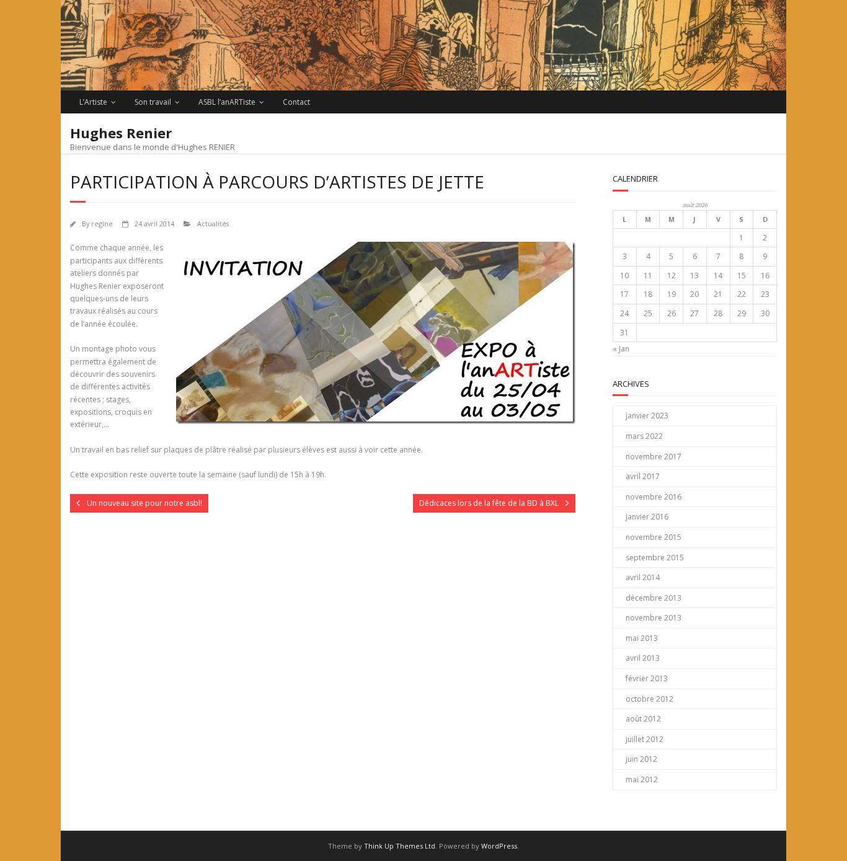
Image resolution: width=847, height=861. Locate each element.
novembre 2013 (653, 617)
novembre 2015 (653, 537)
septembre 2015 (655, 557)
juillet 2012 (644, 739)
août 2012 (643, 718)
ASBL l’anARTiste (226, 102)
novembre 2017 (653, 456)
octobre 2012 (649, 699)
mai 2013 (642, 638)
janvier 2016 (647, 516)
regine (102, 223)
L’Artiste (93, 102)
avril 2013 (643, 658)
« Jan (621, 348)
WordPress (499, 845)
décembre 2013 (653, 598)
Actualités (213, 223)
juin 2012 (641, 759)
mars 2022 (644, 436)
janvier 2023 (647, 415)
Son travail (153, 102)
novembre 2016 (653, 497)
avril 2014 (643, 577)
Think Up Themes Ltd (399, 845)
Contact (296, 102)
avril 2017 (643, 476)
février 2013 (647, 678)
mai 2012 (642, 779)
